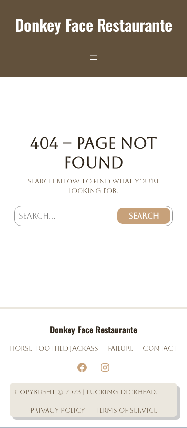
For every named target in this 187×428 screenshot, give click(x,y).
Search (144, 215)
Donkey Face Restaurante (93, 24)
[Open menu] (93, 57)
